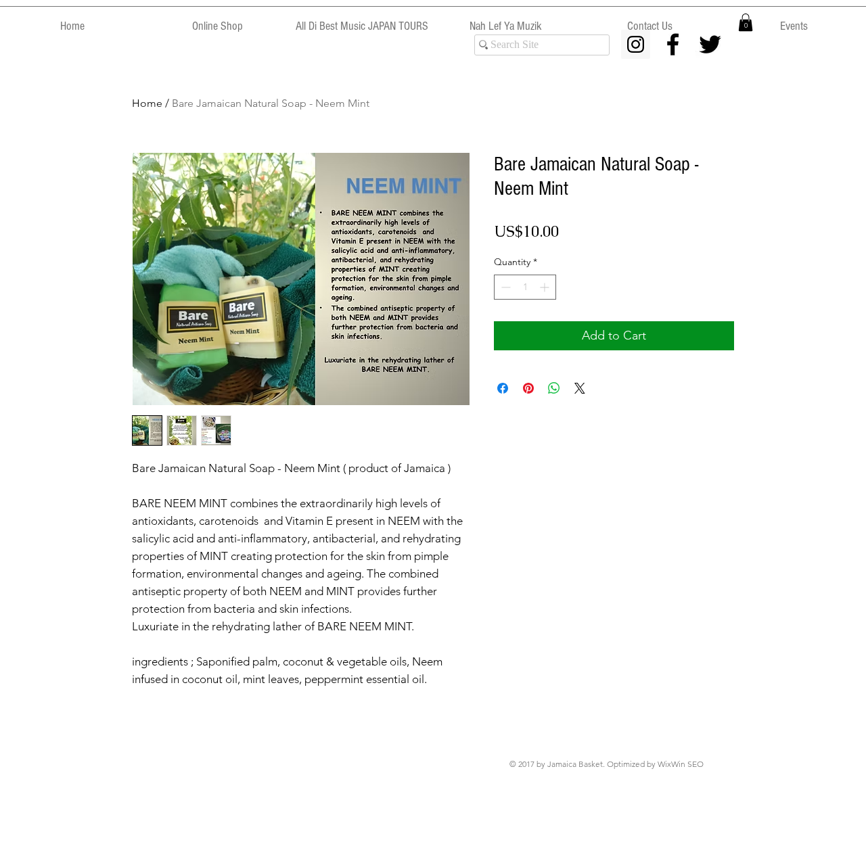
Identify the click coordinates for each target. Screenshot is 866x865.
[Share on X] (580, 388)
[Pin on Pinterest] (528, 388)
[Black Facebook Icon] (672, 44)
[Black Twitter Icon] (710, 44)
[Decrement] (504, 287)
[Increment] (545, 287)
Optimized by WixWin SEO (655, 764)
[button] (745, 22)
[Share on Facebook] (503, 388)
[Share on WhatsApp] (554, 388)
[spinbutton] (525, 287)
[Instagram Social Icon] (635, 44)
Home (147, 103)
